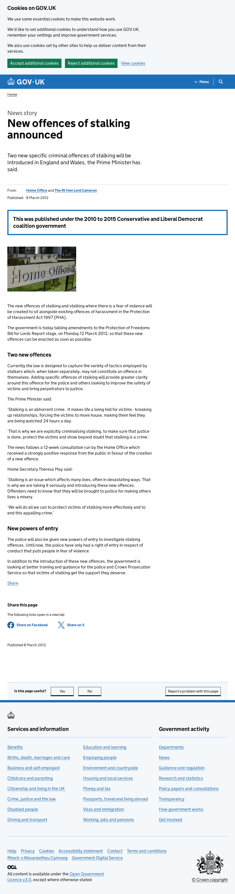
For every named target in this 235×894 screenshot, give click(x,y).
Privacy (28, 851)
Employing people (100, 757)
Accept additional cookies (34, 63)
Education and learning (104, 747)
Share (12, 583)
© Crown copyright (210, 879)
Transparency (172, 799)
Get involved (170, 819)
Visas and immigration (103, 809)
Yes (67, 691)
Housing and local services (108, 778)
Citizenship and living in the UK (36, 788)
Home (12, 94)
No (94, 691)
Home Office (36, 190)
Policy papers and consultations (189, 788)
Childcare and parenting (30, 778)
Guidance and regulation (182, 767)
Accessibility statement (81, 851)
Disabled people (22, 809)
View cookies (133, 63)
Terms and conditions (147, 851)
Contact (115, 851)
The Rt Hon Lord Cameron (76, 190)
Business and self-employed (33, 767)
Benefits (15, 747)
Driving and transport (27, 819)
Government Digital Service (97, 857)
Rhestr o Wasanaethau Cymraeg (37, 857)
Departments (171, 747)
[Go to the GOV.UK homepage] (26, 82)
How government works (181, 809)
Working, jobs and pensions (108, 819)
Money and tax (97, 788)
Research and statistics (181, 778)
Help (12, 851)
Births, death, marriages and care (38, 757)
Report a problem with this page (193, 691)
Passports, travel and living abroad (115, 799)
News (164, 757)
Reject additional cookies (91, 63)
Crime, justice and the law (31, 799)
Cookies (46, 851)
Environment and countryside (110, 767)
